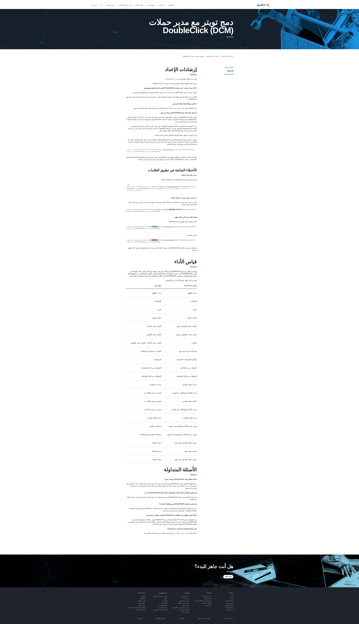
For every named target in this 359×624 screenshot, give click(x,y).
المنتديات (164, 601)
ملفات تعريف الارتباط (204, 618)
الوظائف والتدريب (206, 603)
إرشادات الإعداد (229, 67)
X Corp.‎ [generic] (209, 593)
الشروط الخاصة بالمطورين (160, 610)
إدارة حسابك (185, 605)
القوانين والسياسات (184, 610)
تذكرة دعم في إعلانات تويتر (180, 533)
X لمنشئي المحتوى (184, 601)
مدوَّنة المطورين (163, 605)
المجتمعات (164, 603)
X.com (231, 596)
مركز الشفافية (229, 607)
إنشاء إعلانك (228, 576)
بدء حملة (94, 5)
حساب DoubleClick (172, 79)
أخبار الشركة (207, 598)
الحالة (231, 598)
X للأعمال (142, 598)
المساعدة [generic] (186, 593)
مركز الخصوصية (228, 605)
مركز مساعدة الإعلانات (227, 56)
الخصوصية (181, 618)
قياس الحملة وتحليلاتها (212, 56)
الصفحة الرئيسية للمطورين (160, 596)
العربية (140, 618)
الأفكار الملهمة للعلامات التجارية (136, 607)
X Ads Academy (140, 610)
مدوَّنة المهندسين (162, 607)
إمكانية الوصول (229, 601)
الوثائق (165, 598)
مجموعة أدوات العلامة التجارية (203, 601)
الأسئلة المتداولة (228, 74)
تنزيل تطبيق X (229, 610)
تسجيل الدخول (110, 5)
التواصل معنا (185, 612)
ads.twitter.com (142, 117)
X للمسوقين (142, 603)
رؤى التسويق (141, 605)
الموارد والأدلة (141, 601)
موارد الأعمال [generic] (141, 593)
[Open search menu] (101, 5)
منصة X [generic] (231, 593)
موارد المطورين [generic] (163, 593)
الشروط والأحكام (160, 618)
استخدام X (186, 598)
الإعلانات (143, 596)
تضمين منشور (229, 603)
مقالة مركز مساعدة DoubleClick (174, 108)
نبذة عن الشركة (207, 596)
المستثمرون (208, 605)
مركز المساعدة (185, 596)
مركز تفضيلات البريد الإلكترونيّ (180, 607)
